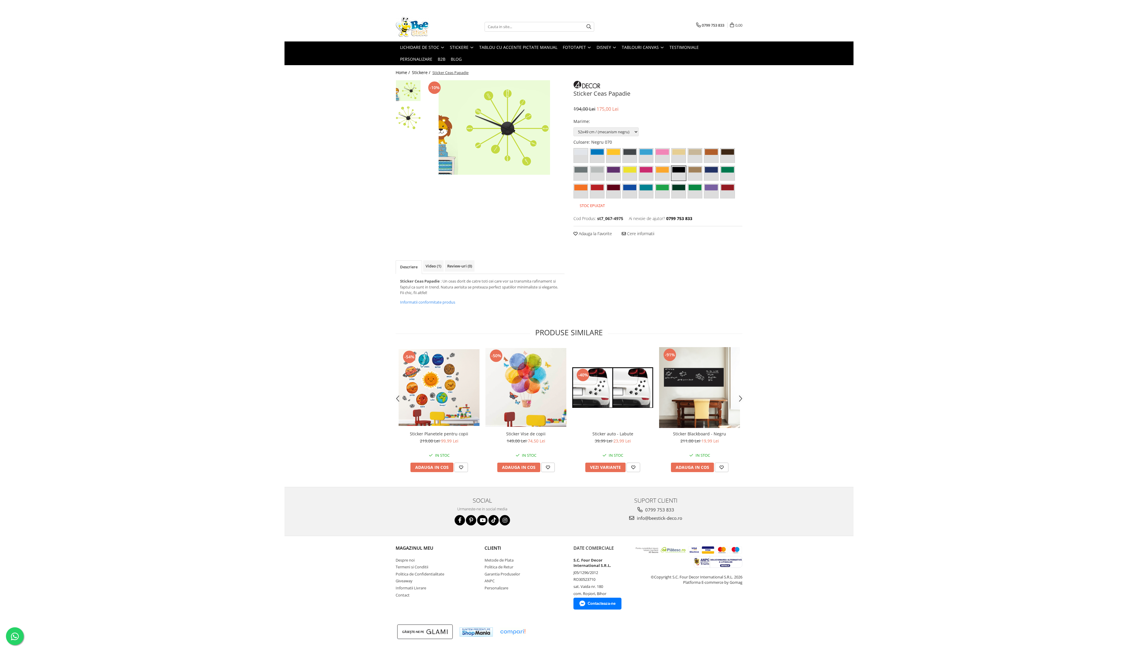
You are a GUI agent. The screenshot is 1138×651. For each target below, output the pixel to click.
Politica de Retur (499, 567)
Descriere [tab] (409, 267)
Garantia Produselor (502, 574)
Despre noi (405, 560)
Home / (403, 72)
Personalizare (416, 59)
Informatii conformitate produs (427, 302)
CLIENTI (493, 548)
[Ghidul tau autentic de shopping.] (513, 631)
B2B (441, 59)
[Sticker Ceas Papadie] (494, 127)
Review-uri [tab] (459, 266)
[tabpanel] (494, 127)
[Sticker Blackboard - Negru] (699, 387)
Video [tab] (433, 266)
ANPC (490, 580)
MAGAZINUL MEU (414, 548)
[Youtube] (482, 520)
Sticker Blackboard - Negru (699, 434)
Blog (456, 59)
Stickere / (421, 72)
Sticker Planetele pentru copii (439, 434)
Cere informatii (640, 233)
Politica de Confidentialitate (420, 574)
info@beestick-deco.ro (659, 518)
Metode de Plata (499, 560)
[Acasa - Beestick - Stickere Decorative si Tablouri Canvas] (425, 26)
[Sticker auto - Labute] (612, 387)
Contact (403, 595)
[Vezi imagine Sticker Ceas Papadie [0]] (408, 90)
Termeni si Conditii (412, 567)
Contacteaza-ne (602, 603)
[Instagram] (505, 520)
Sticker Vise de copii (526, 434)
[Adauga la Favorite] (461, 467)
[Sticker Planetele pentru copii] (439, 387)
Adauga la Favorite (595, 233)
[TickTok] (493, 520)
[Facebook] (460, 520)
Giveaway (404, 580)
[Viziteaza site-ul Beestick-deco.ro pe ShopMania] (476, 631)
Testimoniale (684, 47)
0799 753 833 (659, 510)
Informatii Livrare (411, 588)
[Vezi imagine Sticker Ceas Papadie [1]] (408, 117)
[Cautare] (589, 27)
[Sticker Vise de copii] (525, 387)
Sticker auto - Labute (612, 434)
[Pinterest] (471, 520)
